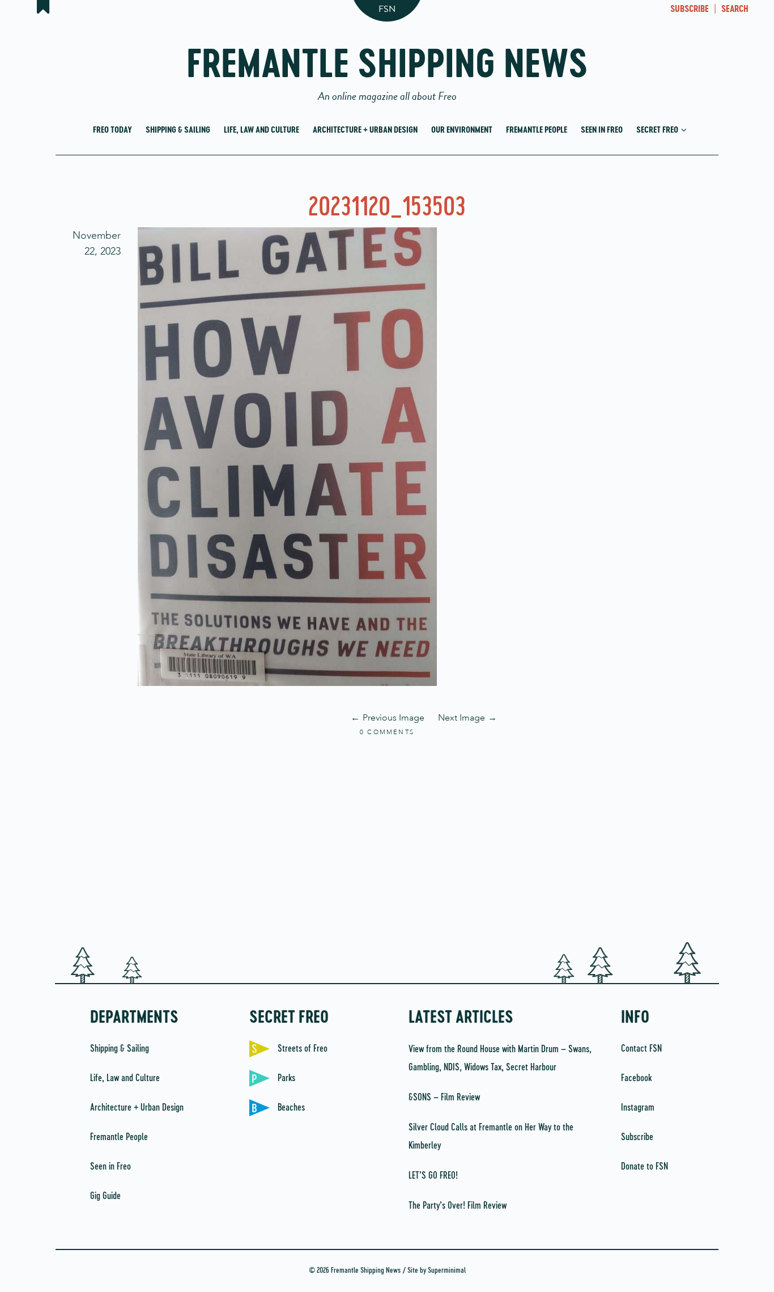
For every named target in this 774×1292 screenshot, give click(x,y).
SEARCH (735, 9)
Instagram (637, 1107)
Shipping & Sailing (178, 130)
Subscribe (637, 1137)
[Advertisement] (387, 840)
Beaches (291, 1107)
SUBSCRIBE (689, 9)
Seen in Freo (602, 130)
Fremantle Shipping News (387, 69)
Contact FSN (641, 1048)
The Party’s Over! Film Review (458, 1205)
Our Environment (461, 130)
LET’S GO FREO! (434, 1175)
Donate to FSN (644, 1166)
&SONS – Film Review (444, 1097)
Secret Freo (658, 130)
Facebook (636, 1078)
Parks (286, 1078)
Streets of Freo (303, 1048)
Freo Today (112, 130)
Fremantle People (536, 130)
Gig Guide (105, 1196)
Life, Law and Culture (261, 130)
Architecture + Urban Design (365, 130)
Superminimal (447, 1270)
